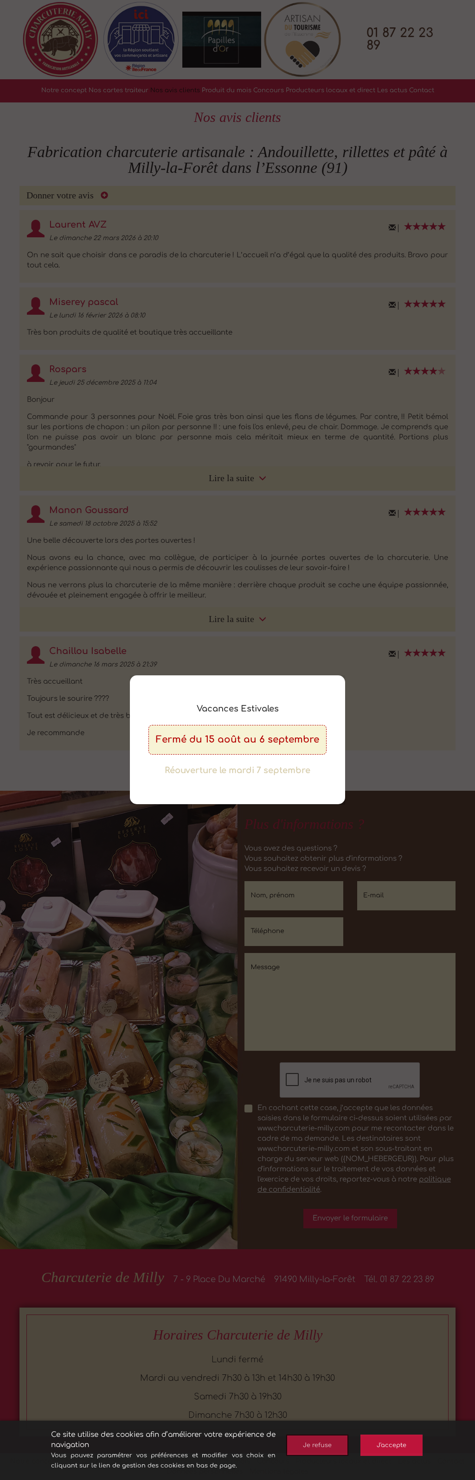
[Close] (343, 675)
